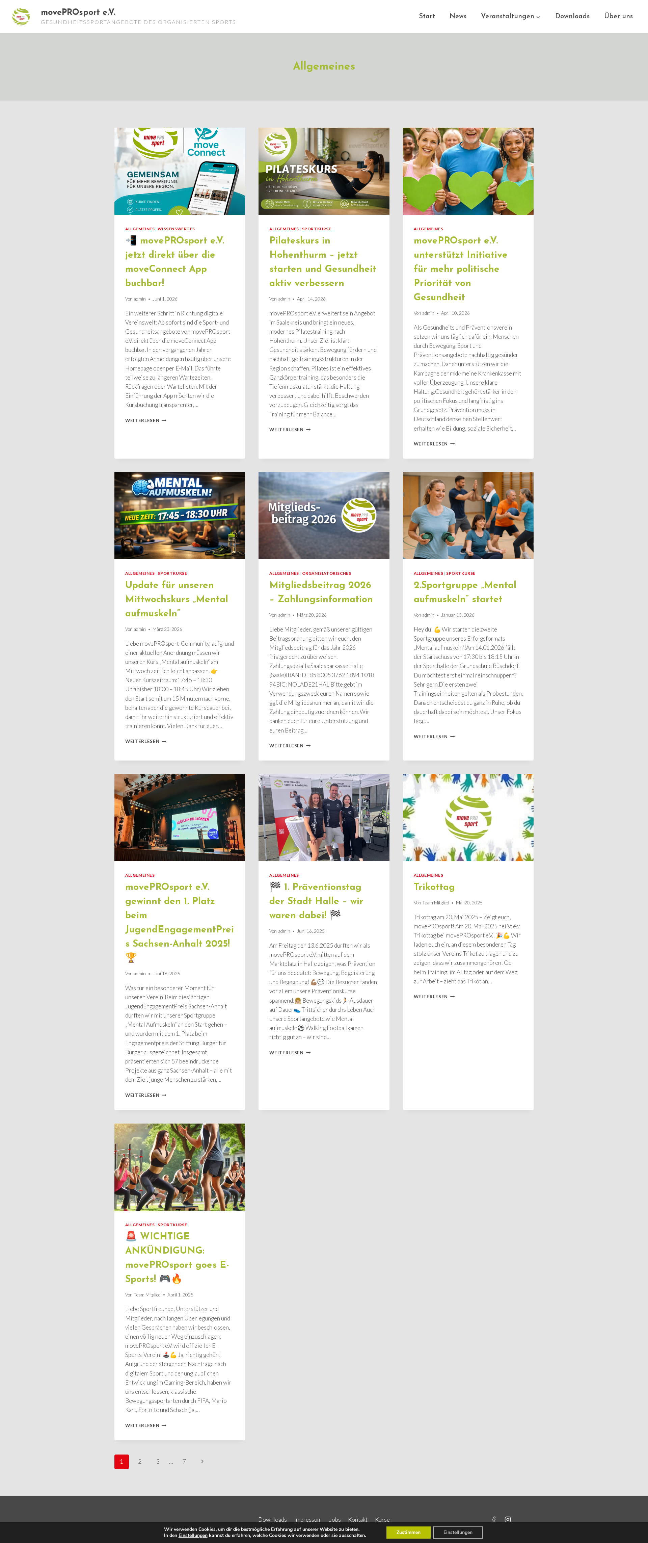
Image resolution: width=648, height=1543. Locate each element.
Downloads (572, 16)
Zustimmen (409, 1532)
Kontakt (358, 1519)
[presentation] (179, 171)
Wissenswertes (176, 228)
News (458, 16)
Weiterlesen (145, 420)
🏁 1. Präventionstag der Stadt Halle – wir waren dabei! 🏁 (316, 902)
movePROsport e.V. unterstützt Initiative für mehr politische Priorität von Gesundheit (461, 269)
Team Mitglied (435, 902)
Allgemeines (140, 228)
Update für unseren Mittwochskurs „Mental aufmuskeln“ (176, 600)
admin (140, 299)
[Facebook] (493, 1519)
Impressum (308, 1519)
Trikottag (434, 887)
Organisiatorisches (326, 573)
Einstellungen (193, 1536)
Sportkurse (316, 228)
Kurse (382, 1519)
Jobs (335, 1519)
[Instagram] (508, 1519)
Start (427, 16)
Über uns (618, 16)
